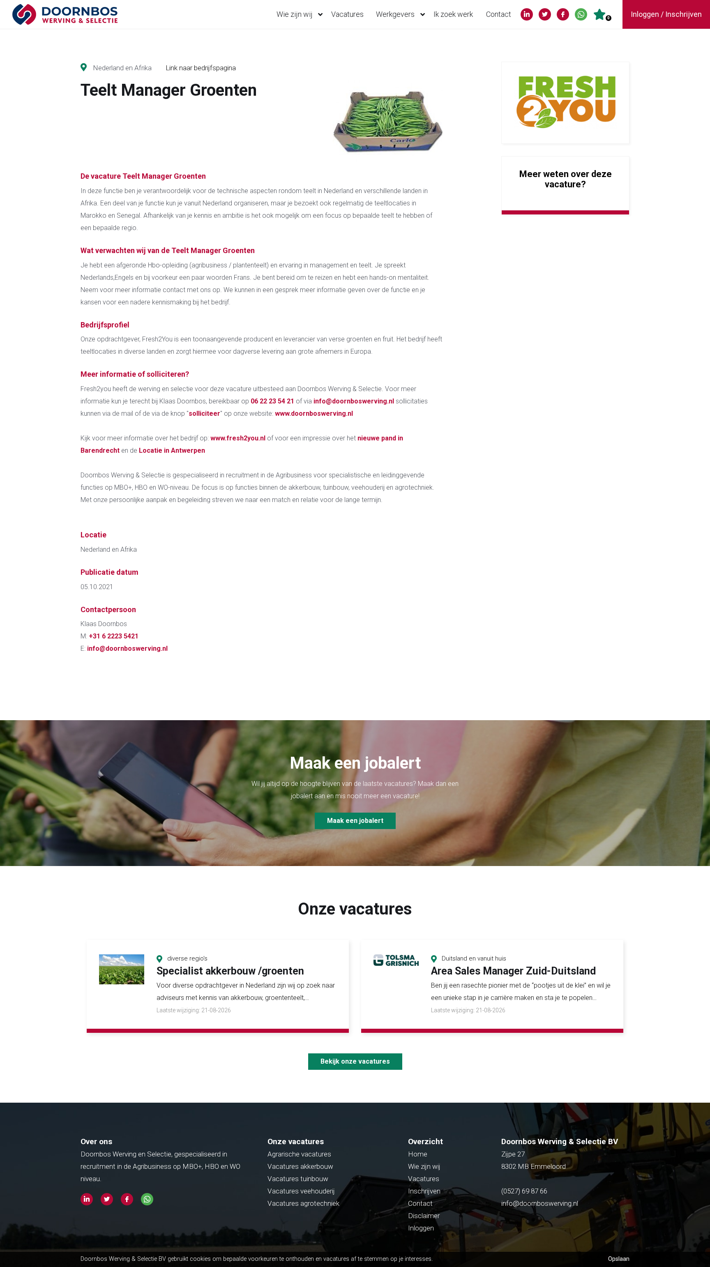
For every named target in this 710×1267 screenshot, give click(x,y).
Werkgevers (395, 14)
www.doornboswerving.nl (314, 413)
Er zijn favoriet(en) (608, 18)
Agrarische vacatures (299, 1154)
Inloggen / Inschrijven (666, 14)
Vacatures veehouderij (301, 1191)
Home (417, 1154)
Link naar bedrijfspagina (201, 68)
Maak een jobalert (355, 821)
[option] (218, 986)
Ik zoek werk (453, 14)
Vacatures (347, 14)
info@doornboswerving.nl (354, 401)
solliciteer (204, 413)
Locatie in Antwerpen (172, 450)
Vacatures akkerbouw (300, 1166)
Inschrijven (424, 1191)
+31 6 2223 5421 (113, 636)
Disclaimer (424, 1216)
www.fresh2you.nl (237, 438)
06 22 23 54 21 (273, 401)
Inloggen (421, 1228)
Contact (498, 14)
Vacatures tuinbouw (297, 1179)
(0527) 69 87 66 (525, 1191)
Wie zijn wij (295, 14)
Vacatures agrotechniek (303, 1203)
